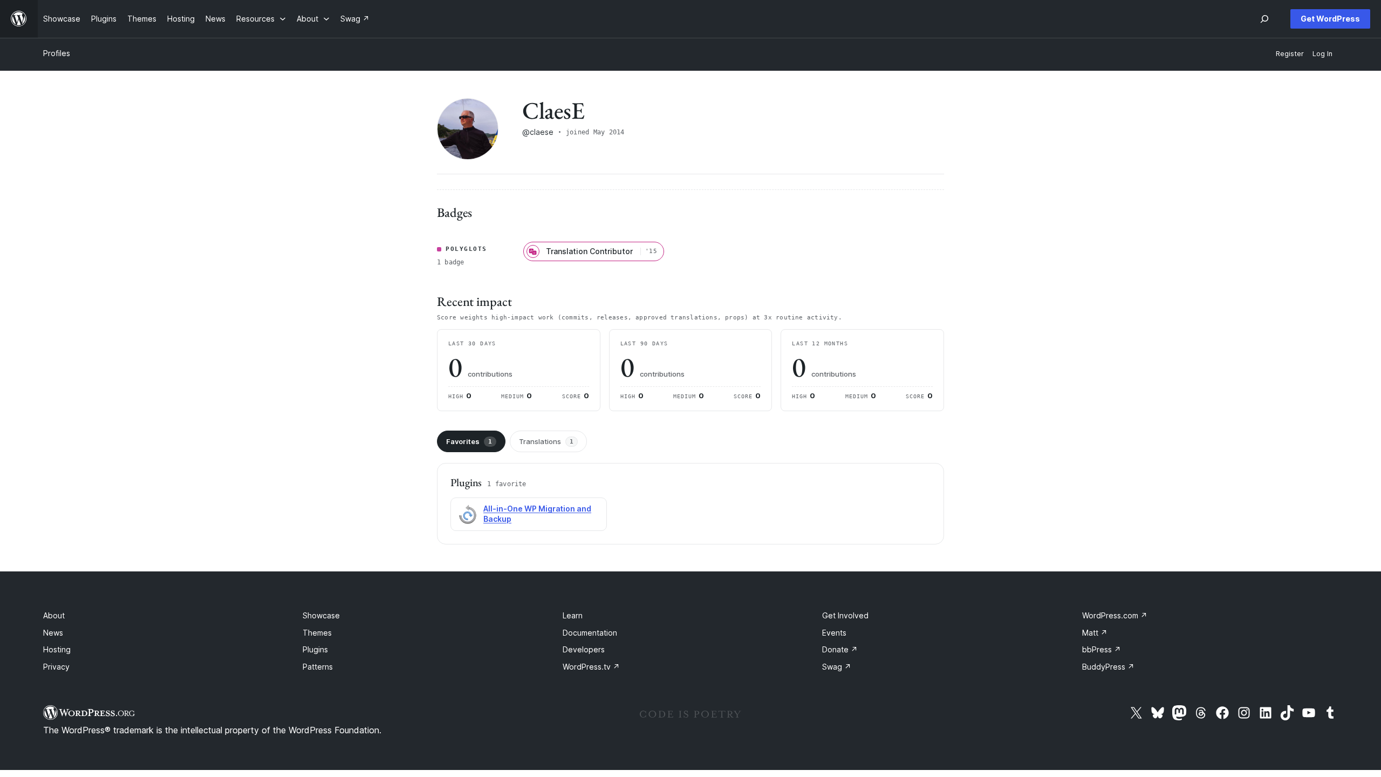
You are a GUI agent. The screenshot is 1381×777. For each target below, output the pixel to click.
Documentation (590, 632)
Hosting (57, 649)
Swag (836, 666)
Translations (546, 441)
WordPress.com (1114, 615)
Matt (1094, 632)
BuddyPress (1108, 666)
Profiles (56, 53)
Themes (317, 632)
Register (1290, 54)
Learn (573, 615)
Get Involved (845, 615)
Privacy (56, 666)
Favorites (469, 441)
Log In (1322, 54)
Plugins (315, 649)
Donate (840, 649)
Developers (584, 649)
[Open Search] (1264, 19)
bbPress (1101, 649)
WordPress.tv (591, 666)
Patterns (318, 666)
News (53, 632)
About (54, 615)
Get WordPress (1330, 18)
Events (834, 632)
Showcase (321, 615)
